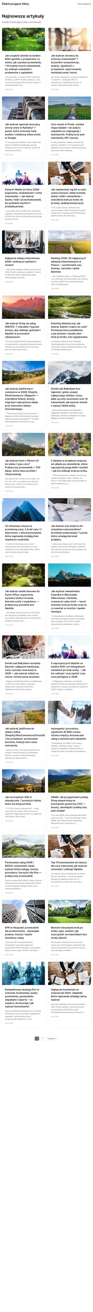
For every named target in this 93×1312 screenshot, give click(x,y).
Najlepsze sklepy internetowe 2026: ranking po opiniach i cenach (22, 261)
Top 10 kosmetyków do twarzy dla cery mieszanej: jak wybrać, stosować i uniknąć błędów (69, 866)
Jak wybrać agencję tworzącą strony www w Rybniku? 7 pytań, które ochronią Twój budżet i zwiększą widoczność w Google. (23, 131)
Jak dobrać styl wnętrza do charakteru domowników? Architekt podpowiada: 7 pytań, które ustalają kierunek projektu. (69, 533)
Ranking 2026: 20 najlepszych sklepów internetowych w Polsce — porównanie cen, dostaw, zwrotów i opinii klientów (68, 265)
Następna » (52, 1039)
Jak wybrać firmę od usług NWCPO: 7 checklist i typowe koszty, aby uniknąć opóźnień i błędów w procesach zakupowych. (23, 330)
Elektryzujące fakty (15, 4)
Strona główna (84, 4)
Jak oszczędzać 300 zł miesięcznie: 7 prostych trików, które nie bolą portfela (23, 800)
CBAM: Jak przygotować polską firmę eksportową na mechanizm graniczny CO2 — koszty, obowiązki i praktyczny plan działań (69, 804)
